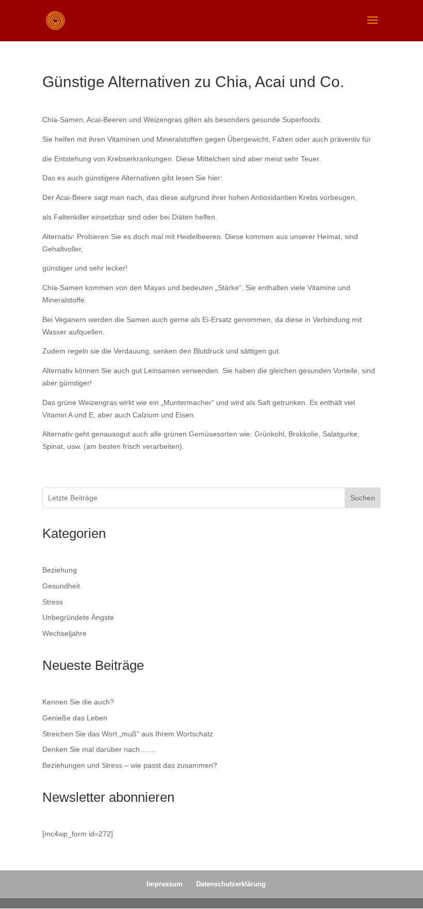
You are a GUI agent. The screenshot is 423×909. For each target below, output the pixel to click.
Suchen (362, 498)
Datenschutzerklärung (231, 884)
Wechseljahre (64, 633)
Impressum (165, 884)
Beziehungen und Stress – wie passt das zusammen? (129, 765)
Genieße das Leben (74, 718)
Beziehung (59, 570)
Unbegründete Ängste (78, 617)
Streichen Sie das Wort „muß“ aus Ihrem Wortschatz (127, 734)
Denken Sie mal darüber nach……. (99, 749)
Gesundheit (61, 586)
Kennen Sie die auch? (78, 702)
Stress (52, 602)
